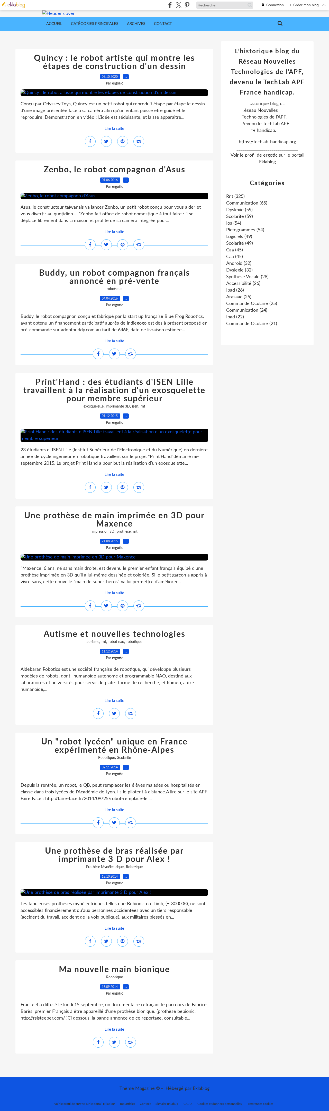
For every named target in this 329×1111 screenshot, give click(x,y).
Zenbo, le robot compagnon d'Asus (114, 170)
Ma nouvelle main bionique (114, 969)
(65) (246, 203)
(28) (247, 277)
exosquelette (94, 406)
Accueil (54, 24)
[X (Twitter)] (178, 5)
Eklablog (201, 1088)
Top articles (127, 1103)
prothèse (124, 531)
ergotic (270, 155)
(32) (238, 263)
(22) (235, 317)
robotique (114, 289)
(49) (239, 236)
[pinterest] (187, 5)
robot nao (116, 642)
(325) (235, 196)
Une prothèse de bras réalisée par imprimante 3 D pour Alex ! (114, 855)
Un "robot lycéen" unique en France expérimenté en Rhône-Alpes (114, 746)
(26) (243, 283)
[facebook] (170, 5)
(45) (234, 250)
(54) (233, 223)
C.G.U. (188, 1103)
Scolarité (124, 758)
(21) (251, 323)
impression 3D (103, 531)
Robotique (106, 758)
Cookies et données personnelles (219, 1103)
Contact (163, 24)
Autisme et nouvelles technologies (114, 634)
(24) (246, 310)
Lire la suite (114, 129)
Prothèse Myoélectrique (105, 867)
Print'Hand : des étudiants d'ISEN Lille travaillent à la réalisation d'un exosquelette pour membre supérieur (114, 390)
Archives (136, 24)
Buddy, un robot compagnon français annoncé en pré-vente (114, 277)
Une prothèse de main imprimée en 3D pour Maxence (114, 520)
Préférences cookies (259, 1103)
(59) (239, 210)
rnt (143, 406)
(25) (238, 297)
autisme (93, 642)
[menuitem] (54, 24)
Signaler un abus (167, 1103)
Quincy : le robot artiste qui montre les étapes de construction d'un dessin (114, 62)
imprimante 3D (118, 406)
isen (135, 406)
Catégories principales (94, 24)
